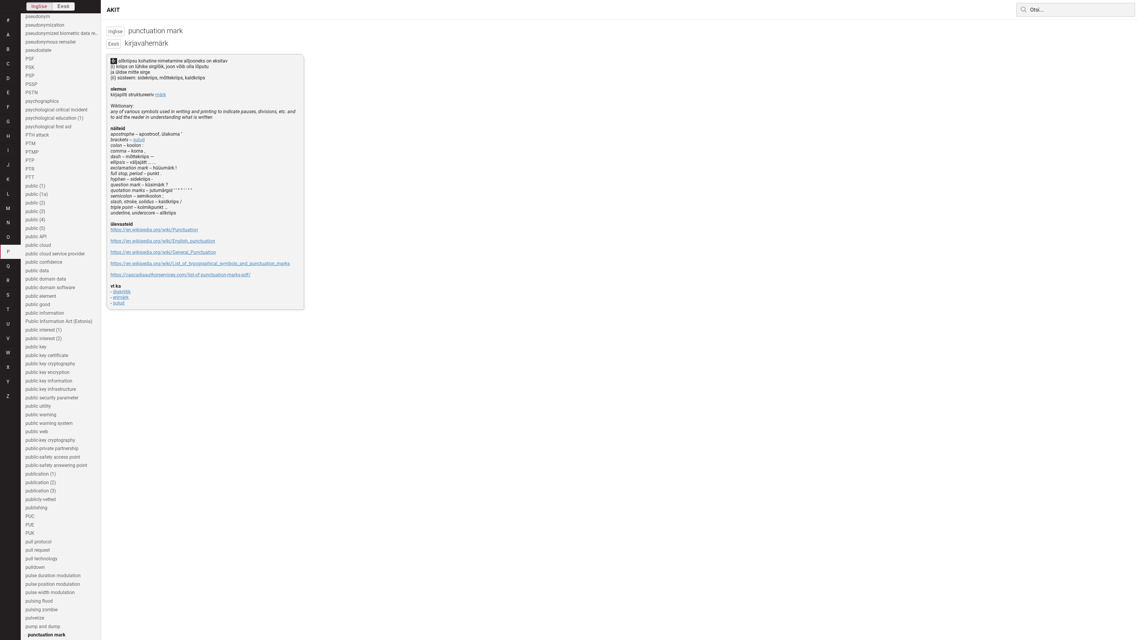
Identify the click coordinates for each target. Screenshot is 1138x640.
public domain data (45, 279)
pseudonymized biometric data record (63, 33)
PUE (29, 525)
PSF (29, 59)
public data (37, 270)
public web (36, 431)
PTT (29, 177)
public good (37, 304)
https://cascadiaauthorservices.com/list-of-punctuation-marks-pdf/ (181, 275)
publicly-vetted (40, 499)
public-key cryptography (50, 440)
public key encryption (47, 372)
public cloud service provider (55, 254)
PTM (30, 143)
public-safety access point (52, 457)
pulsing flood (39, 601)
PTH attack (37, 135)
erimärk (121, 297)
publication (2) (40, 482)
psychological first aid (48, 126)
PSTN (31, 92)
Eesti (63, 6)
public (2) (35, 203)
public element (40, 296)
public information (44, 313)
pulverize (34, 618)
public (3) (35, 211)
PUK (29, 533)
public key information (48, 381)
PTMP (32, 152)
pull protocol (38, 542)
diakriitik (122, 292)
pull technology (41, 558)
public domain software (50, 287)
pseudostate (38, 50)
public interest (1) (43, 330)
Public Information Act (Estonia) (58, 321)
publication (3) (40, 491)
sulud (139, 140)
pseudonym (37, 16)
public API (36, 236)
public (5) (35, 228)
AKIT (113, 9)
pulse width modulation (50, 592)
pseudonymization (44, 25)
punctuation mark (46, 635)
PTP (29, 160)
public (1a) (36, 194)
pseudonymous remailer (50, 42)
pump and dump (42, 626)
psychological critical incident (56, 110)
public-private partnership (52, 448)
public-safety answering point (56, 465)
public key (36, 347)
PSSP (31, 84)
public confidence (43, 262)
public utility (38, 406)
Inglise (39, 6)
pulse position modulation (52, 584)
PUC (29, 516)
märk (160, 94)
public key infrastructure (50, 389)
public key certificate (46, 355)
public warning (40, 414)
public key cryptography (50, 364)
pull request (37, 550)
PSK (29, 67)
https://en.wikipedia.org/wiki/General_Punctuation (163, 252)
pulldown (35, 567)
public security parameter (51, 398)
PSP (29, 76)
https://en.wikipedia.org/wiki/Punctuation (154, 230)
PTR (29, 169)
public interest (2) (43, 338)
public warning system (49, 423)
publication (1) (40, 474)
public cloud (38, 245)
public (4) (35, 220)
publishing (36, 508)
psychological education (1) (54, 118)
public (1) (35, 186)
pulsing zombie (41, 609)
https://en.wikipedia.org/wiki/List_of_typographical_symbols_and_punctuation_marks (200, 263)
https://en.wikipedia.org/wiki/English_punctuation (163, 241)
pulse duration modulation (53, 575)
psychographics (42, 101)
